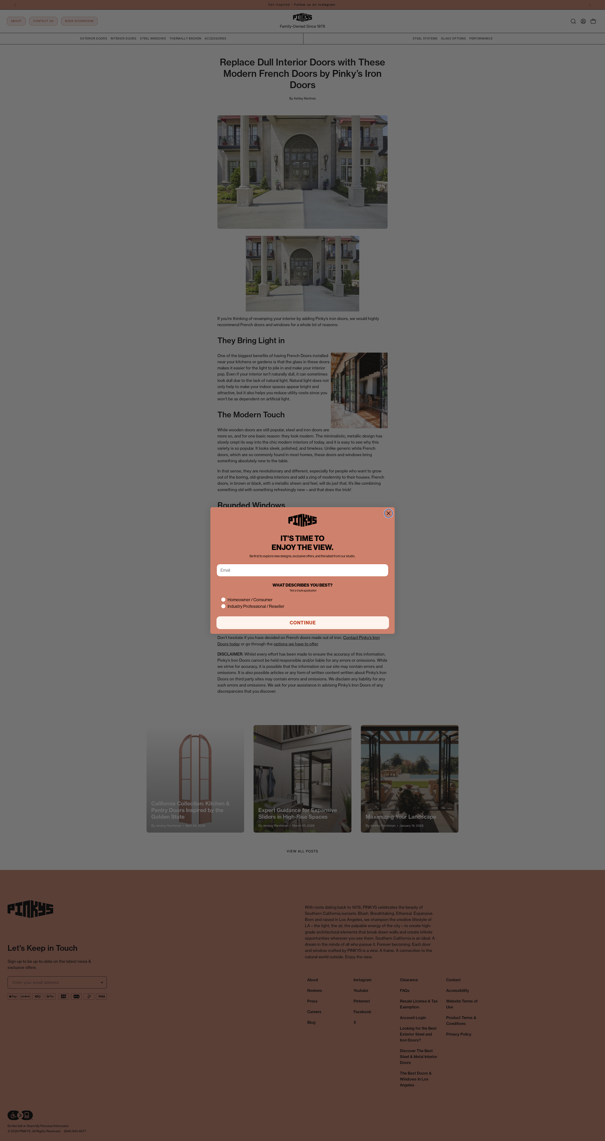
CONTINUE (303, 623)
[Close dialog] (388, 513)
